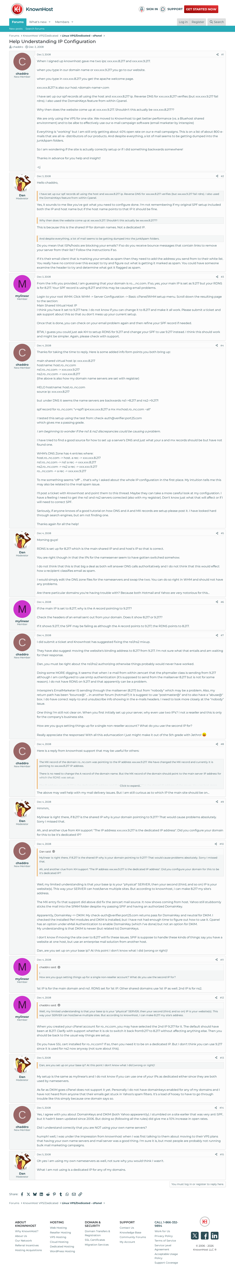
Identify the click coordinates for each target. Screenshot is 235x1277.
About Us (21, 1236)
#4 (222, 345)
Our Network (23, 1240)
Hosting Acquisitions (28, 1250)
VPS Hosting (58, 1237)
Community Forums (133, 1237)
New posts (16, 28)
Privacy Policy (164, 1236)
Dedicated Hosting (62, 1246)
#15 (222, 1154)
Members (62, 22)
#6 (222, 601)
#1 (222, 54)
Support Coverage (166, 1262)
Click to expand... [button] (130, 785)
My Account (127, 1242)
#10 (222, 843)
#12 (222, 997)
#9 (222, 801)
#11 (222, 959)
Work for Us (162, 1231)
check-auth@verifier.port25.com (118, 418)
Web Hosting (58, 1227)
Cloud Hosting (59, 1242)
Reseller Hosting (60, 1232)
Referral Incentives (27, 1245)
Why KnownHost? (26, 1231)
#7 (222, 635)
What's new (38, 22)
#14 (222, 1107)
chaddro (17, 47)
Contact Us (127, 1227)
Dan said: (45, 851)
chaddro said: (47, 967)
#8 (222, 744)
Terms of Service (165, 1240)
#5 (222, 533)
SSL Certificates (95, 1240)
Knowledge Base (130, 1232)
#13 (222, 1057)
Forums (18, 22)
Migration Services (97, 1244)
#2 (222, 176)
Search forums (35, 28)
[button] (49, 22)
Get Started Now (201, 9)
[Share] (217, 54)
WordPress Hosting (62, 1251)
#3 (222, 276)
